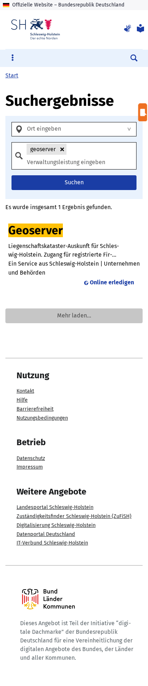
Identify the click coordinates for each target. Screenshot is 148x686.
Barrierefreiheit (35, 409)
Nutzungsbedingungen (42, 418)
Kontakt (25, 391)
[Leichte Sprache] (140, 29)
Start (11, 75)
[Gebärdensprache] (127, 29)
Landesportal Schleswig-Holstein (55, 507)
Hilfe (22, 400)
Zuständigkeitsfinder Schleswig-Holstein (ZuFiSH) (74, 516)
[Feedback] (142, 113)
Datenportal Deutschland (46, 534)
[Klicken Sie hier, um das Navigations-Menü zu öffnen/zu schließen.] (12, 58)
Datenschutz (31, 458)
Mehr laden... (74, 315)
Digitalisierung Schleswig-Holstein (56, 525)
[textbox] (80, 129)
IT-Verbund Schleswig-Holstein (52, 543)
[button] (62, 149)
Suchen (74, 182)
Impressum (30, 467)
